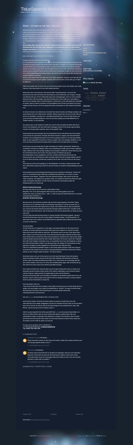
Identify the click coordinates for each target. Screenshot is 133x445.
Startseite (53, 414)
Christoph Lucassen (34, 337)
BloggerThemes (91, 435)
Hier (57, 312)
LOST (88, 96)
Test (32, 328)
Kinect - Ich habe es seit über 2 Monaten (41, 25)
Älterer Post (79, 414)
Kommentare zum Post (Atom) (39, 420)
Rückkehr (93, 96)
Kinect (28, 328)
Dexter (87, 93)
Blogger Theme (82, 435)
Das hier (31, 297)
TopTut (104, 435)
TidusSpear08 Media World (46, 9)
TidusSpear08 (32, 350)
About (85, 51)
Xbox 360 (94, 100)
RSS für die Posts (96, 83)
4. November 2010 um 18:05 (38, 345)
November (86, 110)
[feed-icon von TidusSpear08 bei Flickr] (87, 83)
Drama (94, 92)
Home (85, 49)
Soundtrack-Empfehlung (92, 98)
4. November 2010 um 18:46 (38, 362)
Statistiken (103, 98)
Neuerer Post (27, 414)
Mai (84, 113)
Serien (101, 95)
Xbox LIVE (37, 328)
